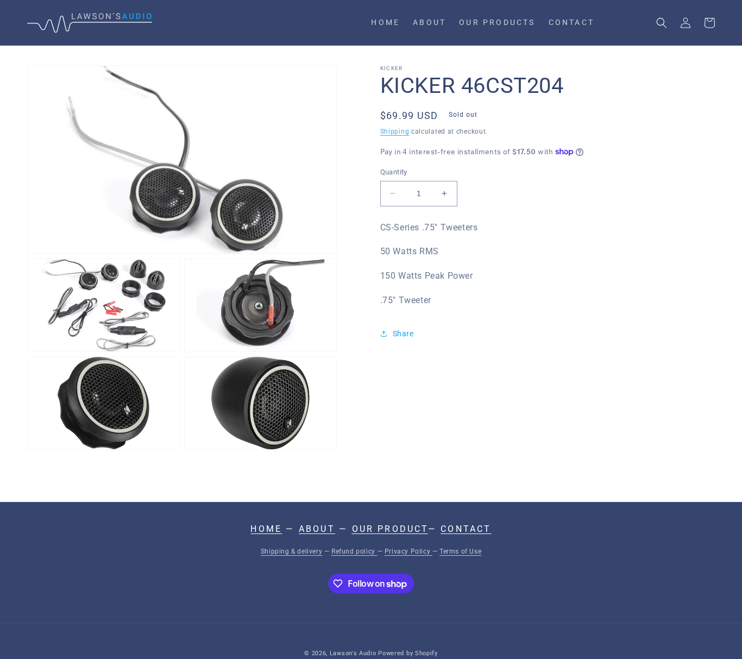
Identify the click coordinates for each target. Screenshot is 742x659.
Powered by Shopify (408, 653)
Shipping (395, 131)
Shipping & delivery (291, 551)
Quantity (393, 172)
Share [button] (403, 333)
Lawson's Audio (353, 653)
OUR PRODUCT (390, 529)
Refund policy (354, 551)
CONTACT (466, 529)
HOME (266, 529)
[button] (662, 23)
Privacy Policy (408, 551)
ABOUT (317, 529)
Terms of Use (460, 551)
